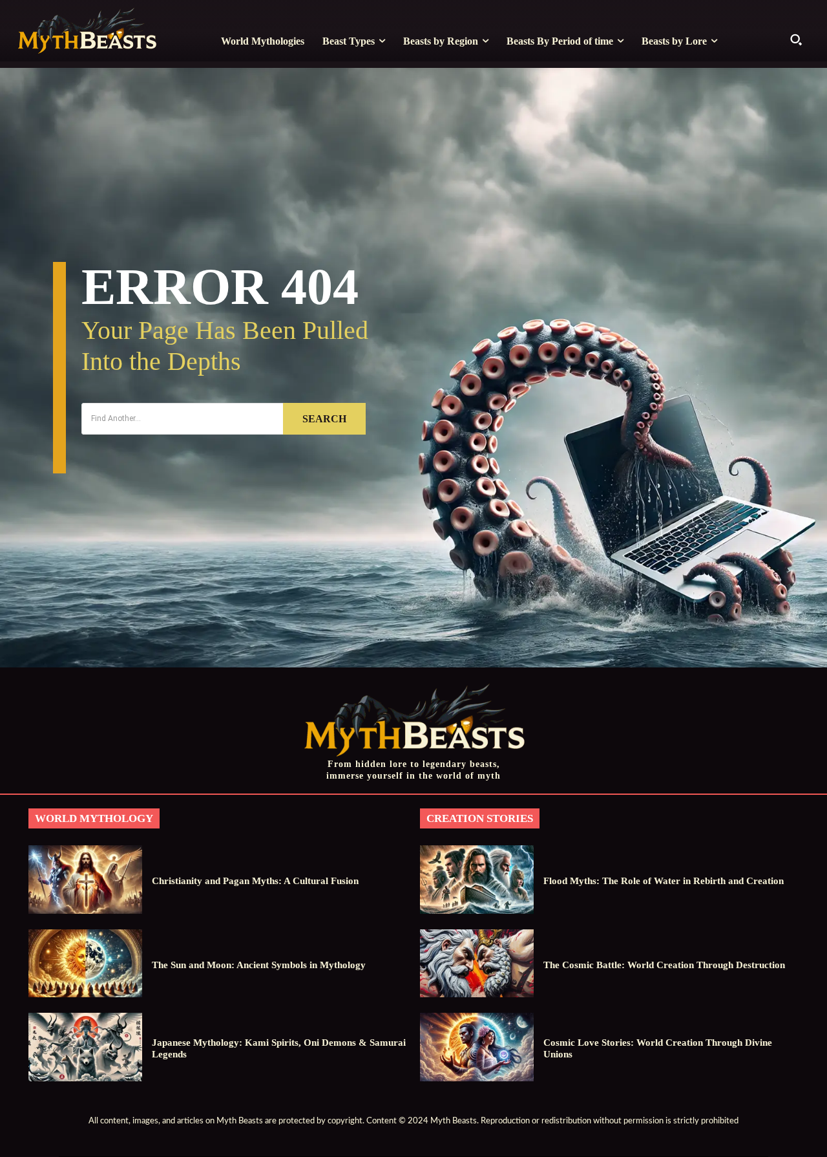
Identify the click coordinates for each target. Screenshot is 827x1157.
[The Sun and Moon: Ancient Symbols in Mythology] (85, 963)
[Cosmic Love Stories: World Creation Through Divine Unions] (477, 1047)
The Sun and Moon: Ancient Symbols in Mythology (259, 965)
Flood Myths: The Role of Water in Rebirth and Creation (663, 881)
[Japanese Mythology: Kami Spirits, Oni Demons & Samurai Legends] (85, 1047)
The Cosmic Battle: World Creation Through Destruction (664, 965)
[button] (795, 39)
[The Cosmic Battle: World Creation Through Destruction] (477, 963)
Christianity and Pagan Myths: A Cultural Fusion (255, 881)
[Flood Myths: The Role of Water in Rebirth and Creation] (477, 879)
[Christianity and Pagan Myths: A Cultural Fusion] (85, 879)
